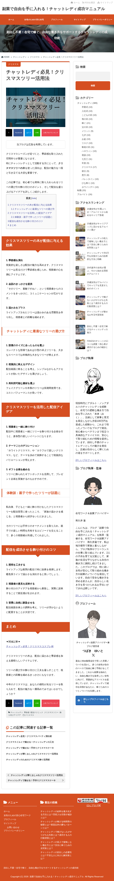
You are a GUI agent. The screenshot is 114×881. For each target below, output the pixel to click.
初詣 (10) (86, 155)
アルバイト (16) (84, 194)
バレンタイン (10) (90, 179)
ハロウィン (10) (89, 151)
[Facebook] (18, 133)
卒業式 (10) (87, 107)
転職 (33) (81, 190)
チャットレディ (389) (87, 103)
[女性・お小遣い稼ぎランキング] (85, 802)
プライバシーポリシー (102, 20)
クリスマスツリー (51, 712)
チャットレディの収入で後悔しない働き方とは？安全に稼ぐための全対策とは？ (56, 845)
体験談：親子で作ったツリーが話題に (31, 217)
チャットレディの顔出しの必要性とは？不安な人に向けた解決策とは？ (56, 855)
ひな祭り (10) (88, 183)
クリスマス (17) (89, 167)
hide (34, 198)
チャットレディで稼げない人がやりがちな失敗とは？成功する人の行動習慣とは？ (56, 835)
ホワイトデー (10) (90, 187)
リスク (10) (87, 143)
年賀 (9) (85, 163)
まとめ (12, 225)
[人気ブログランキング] (50, 133)
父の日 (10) (87, 127)
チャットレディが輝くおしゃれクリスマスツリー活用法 (32, 754)
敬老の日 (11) (88, 147)
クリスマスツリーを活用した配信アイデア (30, 213)
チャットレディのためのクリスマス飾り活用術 (28, 759)
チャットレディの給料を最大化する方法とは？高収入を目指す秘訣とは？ (56, 814)
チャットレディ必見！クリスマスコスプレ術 (30, 646)
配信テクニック (37, 712)
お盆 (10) (86, 139)
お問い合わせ (13, 827)
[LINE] (37, 133)
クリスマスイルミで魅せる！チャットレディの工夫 (30, 742)
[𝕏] (8, 133)
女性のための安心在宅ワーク (34, 22)
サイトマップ (106, 2)
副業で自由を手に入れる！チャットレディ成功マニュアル (53, 9)
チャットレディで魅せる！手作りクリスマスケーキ (30, 748)
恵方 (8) (85, 175)
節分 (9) (85, 171)
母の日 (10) (87, 119)
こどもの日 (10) (89, 115)
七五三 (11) (87, 159)
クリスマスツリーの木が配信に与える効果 (30, 205)
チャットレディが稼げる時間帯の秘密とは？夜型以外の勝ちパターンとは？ (56, 824)
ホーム (76, 2)
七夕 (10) (86, 135)
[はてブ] (28, 133)
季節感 (26, 712)
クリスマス (29, 715)
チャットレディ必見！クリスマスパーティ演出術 (29, 736)
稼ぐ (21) (86, 123)
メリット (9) (87, 131)
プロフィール (57, 20)
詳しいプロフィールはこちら (91, 460)
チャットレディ (16, 712)
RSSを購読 (90, 2)
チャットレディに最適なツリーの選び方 (33, 209)
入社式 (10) (87, 111)
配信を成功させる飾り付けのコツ (25, 221)
